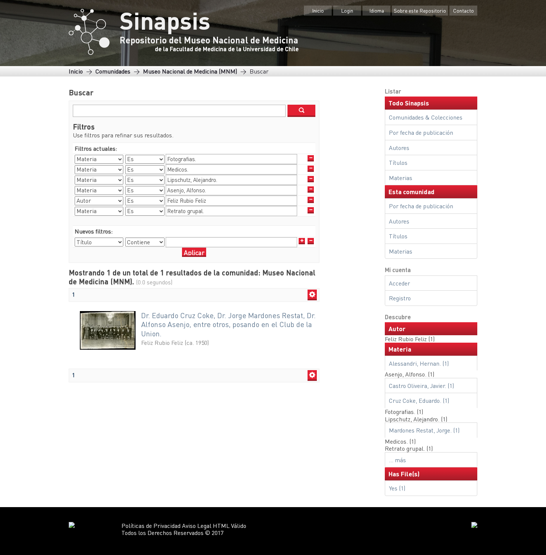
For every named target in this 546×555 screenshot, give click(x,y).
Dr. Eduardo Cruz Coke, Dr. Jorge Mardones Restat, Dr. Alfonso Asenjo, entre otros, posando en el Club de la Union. (228, 324)
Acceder (399, 283)
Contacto (463, 10)
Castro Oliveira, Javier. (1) (421, 385)
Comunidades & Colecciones (425, 117)
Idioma (376, 10)
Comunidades (112, 71)
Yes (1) (397, 488)
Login (347, 10)
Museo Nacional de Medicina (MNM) (190, 71)
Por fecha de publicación (421, 132)
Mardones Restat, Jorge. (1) (424, 430)
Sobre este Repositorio (420, 10)
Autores (399, 147)
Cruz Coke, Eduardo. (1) (419, 400)
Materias (400, 178)
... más (397, 460)
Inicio (318, 10)
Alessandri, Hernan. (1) (419, 363)
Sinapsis (165, 20)
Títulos (398, 162)
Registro (400, 298)
